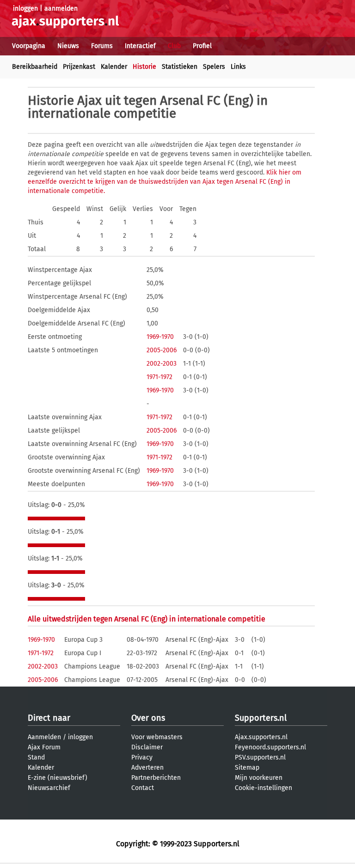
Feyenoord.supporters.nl (270, 747)
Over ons (148, 718)
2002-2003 (162, 364)
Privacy (142, 757)
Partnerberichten (156, 778)
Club (174, 46)
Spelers (214, 67)
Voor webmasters (157, 737)
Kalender (114, 67)
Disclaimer (147, 747)
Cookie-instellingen (263, 788)
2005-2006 (162, 350)
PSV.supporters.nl (260, 757)
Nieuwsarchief (49, 788)
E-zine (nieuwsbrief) (57, 778)
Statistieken (179, 67)
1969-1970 (160, 337)
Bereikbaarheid (34, 67)
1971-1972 (159, 377)
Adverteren (147, 768)
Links (238, 67)
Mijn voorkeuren (258, 778)
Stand (36, 757)
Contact (142, 788)
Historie (144, 67)
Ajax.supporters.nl (261, 737)
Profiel (202, 46)
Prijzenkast (79, 67)
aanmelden (61, 8)
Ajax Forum (44, 747)
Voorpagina (28, 46)
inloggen (25, 8)
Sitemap (247, 768)
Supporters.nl (261, 718)
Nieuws (68, 46)
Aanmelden (44, 737)
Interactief (140, 46)
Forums (102, 46)
